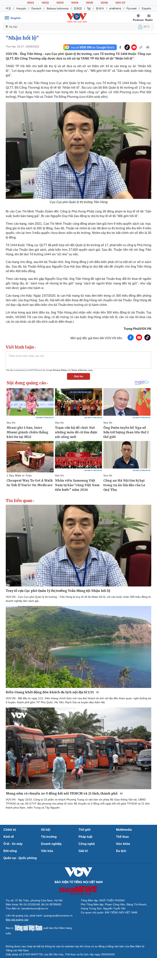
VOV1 (30, 2)
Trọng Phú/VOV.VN (137, 328)
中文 (8, 8)
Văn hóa (47, 851)
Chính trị (9, 829)
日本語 (78, 8)
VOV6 (104, 2)
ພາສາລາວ (115, 8)
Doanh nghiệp (51, 843)
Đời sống (10, 851)
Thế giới (84, 829)
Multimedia (124, 829)
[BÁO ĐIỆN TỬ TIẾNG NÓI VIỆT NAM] (77, 17)
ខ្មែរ (89, 8)
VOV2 (45, 2)
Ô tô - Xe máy (13, 843)
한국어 (100, 8)
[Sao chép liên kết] (141, 47)
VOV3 (60, 2)
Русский (132, 8)
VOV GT (120, 2)
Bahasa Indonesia (58, 8)
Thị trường (49, 836)
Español (147, 8)
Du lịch (121, 851)
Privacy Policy (60, 370)
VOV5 (89, 2)
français (21, 8)
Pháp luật (85, 836)
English (16, 18)
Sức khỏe (123, 843)
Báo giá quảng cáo (17, 919)
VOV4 (74, 2)
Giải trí (83, 851)
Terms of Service (79, 370)
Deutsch (36, 8)
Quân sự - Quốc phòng (20, 858)
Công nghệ (86, 843)
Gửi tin (78, 376)
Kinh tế (8, 836)
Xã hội (45, 829)
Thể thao (122, 836)
